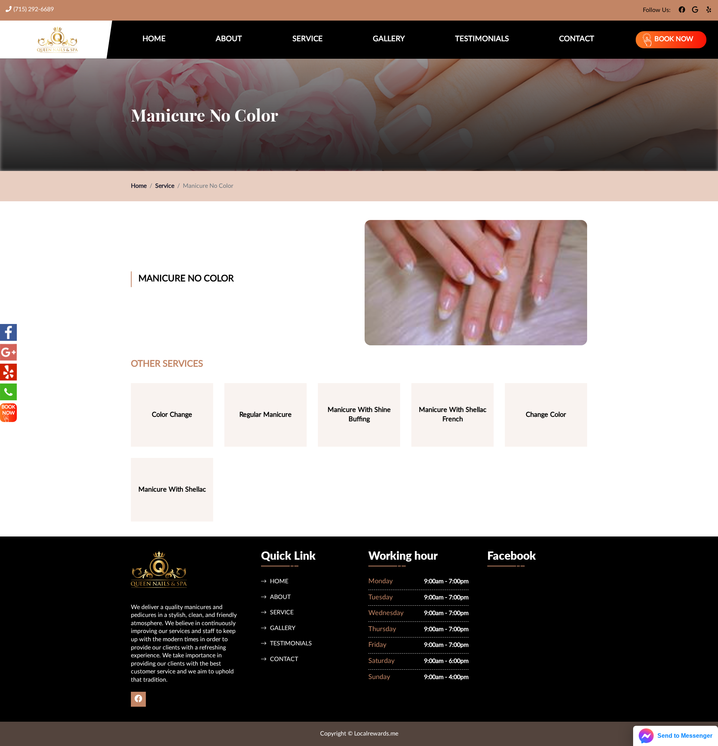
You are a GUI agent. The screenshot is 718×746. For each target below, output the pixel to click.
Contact (576, 39)
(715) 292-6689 (33, 9)
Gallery (389, 39)
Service (307, 39)
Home (154, 39)
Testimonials (482, 39)
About (229, 39)
